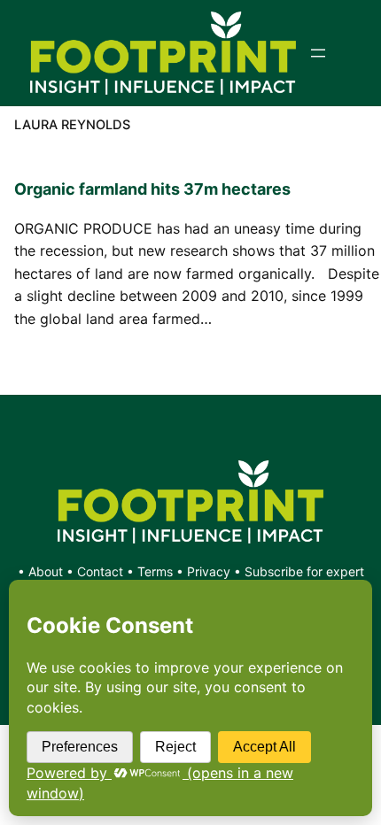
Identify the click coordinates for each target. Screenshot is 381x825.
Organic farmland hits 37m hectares (152, 189)
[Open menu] (318, 53)
